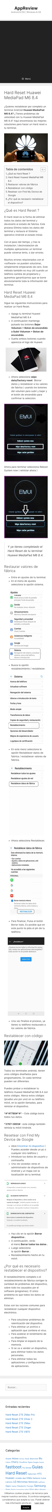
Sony (8, 1489)
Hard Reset (16, 1473)
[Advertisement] (26, 47)
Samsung (40, 1485)
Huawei (10, 1477)
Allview (15, 1458)
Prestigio (30, 1486)
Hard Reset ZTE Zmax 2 (19, 1419)
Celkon (8, 1462)
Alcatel (8, 1459)
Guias (37, 1466)
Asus (27, 1459)
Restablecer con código (20, 188)
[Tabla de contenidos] (43, 169)
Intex (29, 1477)
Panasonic (21, 1486)
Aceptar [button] (26, 1507)
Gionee (28, 1468)
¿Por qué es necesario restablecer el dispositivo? (26, 201)
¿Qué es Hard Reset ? (19, 173)
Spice (13, 1490)
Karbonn (36, 1478)
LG (15, 1481)
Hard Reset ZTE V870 (18, 1431)
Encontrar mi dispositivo (30, 1146)
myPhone (41, 1482)
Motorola (33, 1482)
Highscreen (32, 1474)
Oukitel (14, 1486)
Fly (23, 1468)
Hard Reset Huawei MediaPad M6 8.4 (25, 179)
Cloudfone (23, 1462)
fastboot (14, 1466)
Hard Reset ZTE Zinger (18, 1427)
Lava (43, 1478)
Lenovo (9, 1482)
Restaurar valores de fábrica (23, 184)
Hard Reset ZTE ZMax (18, 1423)
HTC (39, 1473)
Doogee (36, 1462)
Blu (40, 1458)
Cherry (14, 1462)
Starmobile (20, 1490)
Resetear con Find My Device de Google (25, 193)
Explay (41, 1462)
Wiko (37, 1490)
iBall (24, 1478)
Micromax (22, 1481)
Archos (21, 1459)
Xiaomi (42, 1489)
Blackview (34, 1459)
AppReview (26, 8)
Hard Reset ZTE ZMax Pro (20, 1414)
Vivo (31, 1489)
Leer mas (39, 1503)
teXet (27, 1490)
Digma (30, 1462)
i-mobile (18, 1478)
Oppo (8, 1486)
